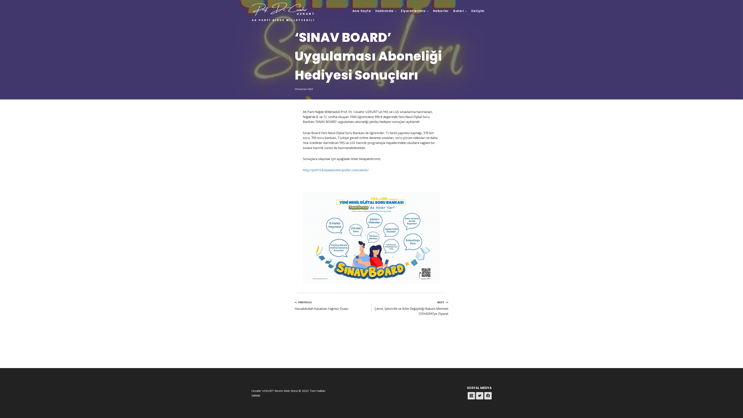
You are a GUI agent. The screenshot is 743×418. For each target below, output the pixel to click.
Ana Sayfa (361, 11)
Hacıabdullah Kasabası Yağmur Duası (321, 306)
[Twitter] (479, 395)
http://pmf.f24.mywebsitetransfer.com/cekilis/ (336, 170)
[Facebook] (488, 395)
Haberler (441, 11)
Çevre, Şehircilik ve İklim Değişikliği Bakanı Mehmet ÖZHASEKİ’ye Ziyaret (411, 308)
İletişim (478, 11)
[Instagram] (471, 395)
